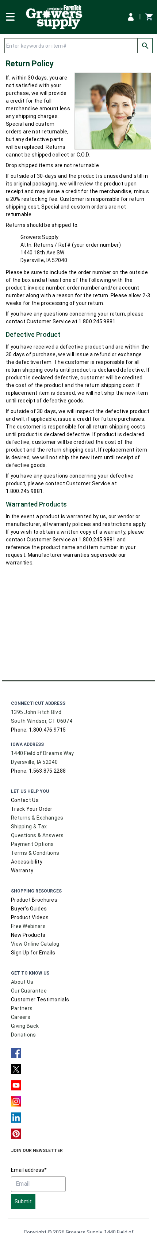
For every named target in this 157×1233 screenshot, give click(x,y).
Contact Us (25, 800)
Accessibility (26, 862)
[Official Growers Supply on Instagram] (16, 1101)
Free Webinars (28, 926)
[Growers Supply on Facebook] (16, 1053)
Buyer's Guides (29, 909)
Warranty (22, 870)
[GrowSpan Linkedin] (16, 1117)
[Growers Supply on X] (16, 1069)
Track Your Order (32, 809)
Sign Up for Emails (33, 953)
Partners (21, 1008)
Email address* (29, 1170)
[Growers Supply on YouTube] (16, 1085)
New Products (28, 935)
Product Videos (30, 917)
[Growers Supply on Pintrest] (16, 1134)
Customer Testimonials (40, 999)
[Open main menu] (10, 16)
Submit (23, 1201)
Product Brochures (34, 900)
